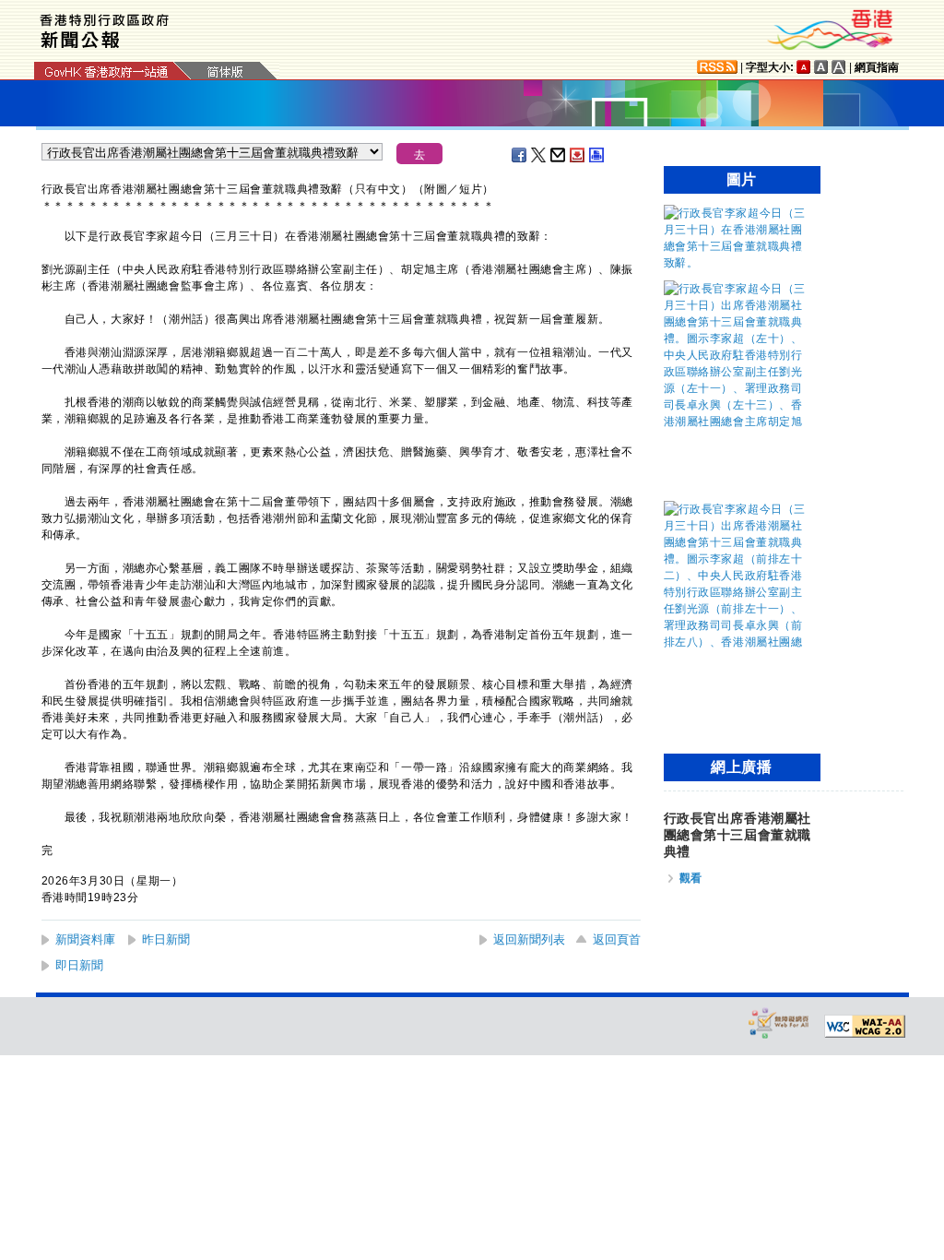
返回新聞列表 (529, 939)
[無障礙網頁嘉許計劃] (779, 1022)
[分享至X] (539, 155)
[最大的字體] (839, 67)
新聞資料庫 (85, 939)
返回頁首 (617, 939)
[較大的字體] (821, 67)
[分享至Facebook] (520, 155)
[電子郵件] (558, 155)
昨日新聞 (166, 939)
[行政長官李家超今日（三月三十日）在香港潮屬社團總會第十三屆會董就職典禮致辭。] (737, 262)
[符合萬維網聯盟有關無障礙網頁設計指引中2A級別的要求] (864, 1027)
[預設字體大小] (803, 67)
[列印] (597, 155)
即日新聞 (79, 965)
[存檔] (578, 155)
